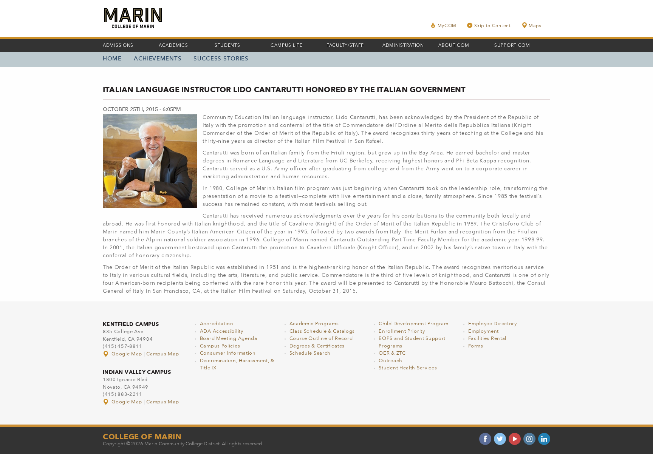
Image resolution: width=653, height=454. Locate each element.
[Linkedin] (544, 439)
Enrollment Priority (402, 331)
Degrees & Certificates (317, 346)
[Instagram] (529, 439)
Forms (475, 346)
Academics (173, 45)
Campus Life (287, 45)
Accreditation (217, 323)
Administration (403, 45)
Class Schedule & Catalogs (322, 331)
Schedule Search (310, 353)
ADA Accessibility (221, 331)
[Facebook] (485, 439)
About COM (453, 45)
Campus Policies (220, 346)
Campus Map (162, 354)
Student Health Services (408, 368)
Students (227, 45)
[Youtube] (515, 439)
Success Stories (221, 59)
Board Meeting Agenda (228, 338)
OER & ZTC (392, 353)
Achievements (157, 59)
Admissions (118, 45)
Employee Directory (492, 323)
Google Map (127, 354)
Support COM (512, 45)
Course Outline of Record (321, 338)
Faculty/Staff (345, 45)
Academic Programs (314, 323)
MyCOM (447, 26)
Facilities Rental (487, 338)
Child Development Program (414, 323)
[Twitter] (500, 439)
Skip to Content (492, 26)
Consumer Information (228, 353)
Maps (535, 26)
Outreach (390, 360)
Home (112, 59)
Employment (483, 331)
